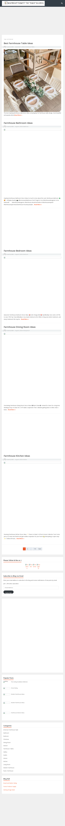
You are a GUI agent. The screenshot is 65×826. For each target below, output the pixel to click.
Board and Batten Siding (10, 783)
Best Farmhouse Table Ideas (18, 43)
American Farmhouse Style (10, 730)
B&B (12, 47)
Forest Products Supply (9, 786)
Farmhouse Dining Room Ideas (20, 326)
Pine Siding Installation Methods (19, 682)
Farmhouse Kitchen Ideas (17, 455)
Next (39, 549)
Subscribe (8, 593)
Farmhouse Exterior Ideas (17, 712)
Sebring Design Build (9, 790)
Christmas (6, 739)
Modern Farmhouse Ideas (17, 694)
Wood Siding (14, 688)
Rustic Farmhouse (8, 771)
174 (35, 549)
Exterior (5, 745)
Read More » (18, 115)
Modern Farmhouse (8, 768)
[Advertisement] (32, 23)
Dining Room (26, 330)
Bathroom (25, 126)
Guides (5, 755)
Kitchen (25, 459)
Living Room (6, 764)
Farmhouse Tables (29, 47)
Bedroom (25, 254)
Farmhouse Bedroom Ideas (18, 250)
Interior (5, 758)
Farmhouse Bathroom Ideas (18, 122)
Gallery (5, 752)
